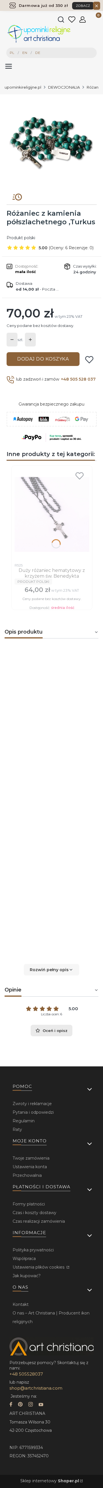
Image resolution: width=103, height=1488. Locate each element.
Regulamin (24, 1120)
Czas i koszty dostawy (34, 1212)
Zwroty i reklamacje (32, 1103)
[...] (51, 142)
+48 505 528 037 (78, 379)
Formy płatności (29, 1204)
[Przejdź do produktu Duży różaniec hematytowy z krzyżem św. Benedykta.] (52, 514)
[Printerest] (20, 1405)
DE (37, 52)
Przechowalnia (27, 1175)
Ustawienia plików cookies (39, 1267)
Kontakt (21, 1304)
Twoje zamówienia (31, 1158)
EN (24, 52)
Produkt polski (21, 237)
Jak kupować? (27, 1275)
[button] (51, 970)
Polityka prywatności (33, 1250)
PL (12, 52)
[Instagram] (30, 1405)
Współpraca (24, 1258)
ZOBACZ (83, 6)
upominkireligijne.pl (23, 87)
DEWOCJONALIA (64, 87)
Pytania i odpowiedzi (33, 1112)
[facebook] (10, 1405)
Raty (17, 1129)
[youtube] (41, 1405)
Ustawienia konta (30, 1166)
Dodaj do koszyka (43, 359)
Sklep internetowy (49, 1480)
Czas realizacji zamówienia (39, 1221)
